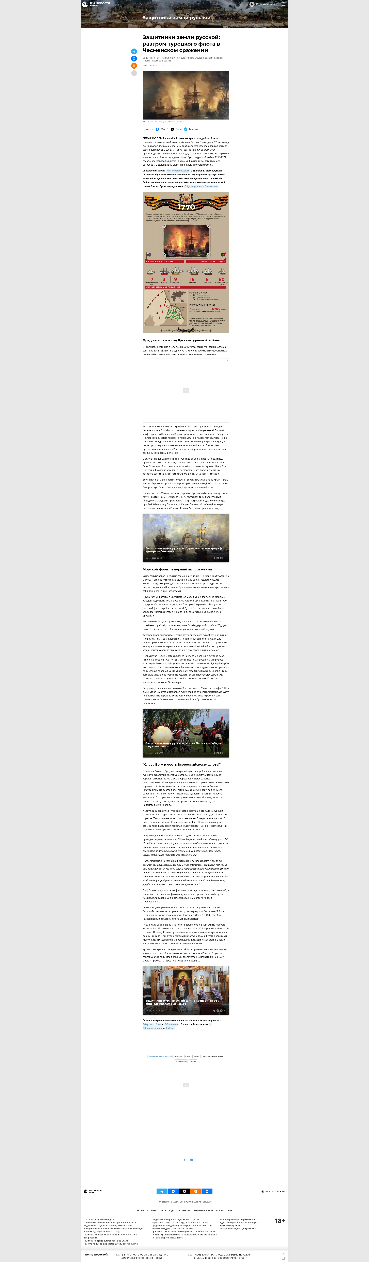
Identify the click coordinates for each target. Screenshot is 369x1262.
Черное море (181, 1061)
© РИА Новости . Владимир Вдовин (155, 122)
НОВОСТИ (142, 1211)
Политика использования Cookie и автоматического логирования (110, 1236)
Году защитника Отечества (201, 186)
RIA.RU (220, 1211)
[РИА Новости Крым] (96, 4)
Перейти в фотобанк (176, 122)
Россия (196, 1056)
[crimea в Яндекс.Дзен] (184, 1191)
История (178, 1056)
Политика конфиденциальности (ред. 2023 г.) (106, 1241)
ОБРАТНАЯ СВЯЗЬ (203, 1211)
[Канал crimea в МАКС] (207, 1191)
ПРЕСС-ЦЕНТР (158, 1211)
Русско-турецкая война (213, 1056)
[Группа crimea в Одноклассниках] (195, 1191)
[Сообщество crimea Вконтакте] (173, 1191)
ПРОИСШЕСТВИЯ (193, 1202)
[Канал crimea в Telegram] (162, 1191)
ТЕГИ (229, 1211)
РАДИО (172, 1211)
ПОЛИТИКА (164, 1202)
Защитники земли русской (160, 1056)
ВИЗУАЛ (207, 1202)
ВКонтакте (172, 1024)
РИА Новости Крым (177, 171)
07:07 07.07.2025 (150, 66)
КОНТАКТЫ (185, 1211)
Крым (187, 1056)
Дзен (158, 1024)
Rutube (170, 1028)
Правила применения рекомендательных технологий (111, 1244)
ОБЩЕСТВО (177, 1202)
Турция (193, 1061)
